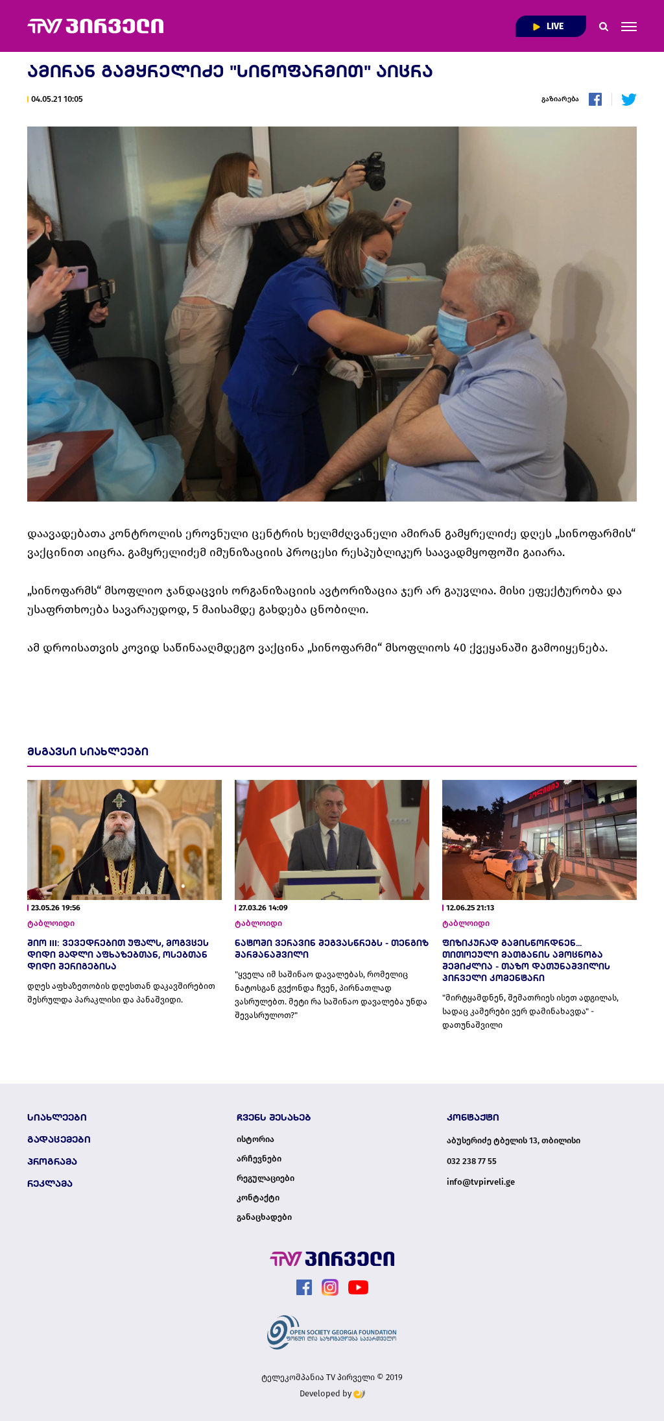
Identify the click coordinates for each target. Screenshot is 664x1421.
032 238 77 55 (472, 1161)
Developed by (326, 1393)
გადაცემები (59, 1139)
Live (554, 26)
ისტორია (255, 1139)
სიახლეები (57, 1117)
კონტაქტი (258, 1197)
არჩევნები (259, 1158)
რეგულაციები (265, 1178)
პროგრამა (52, 1161)
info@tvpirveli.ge (481, 1182)
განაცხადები (264, 1217)
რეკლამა (50, 1183)
